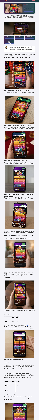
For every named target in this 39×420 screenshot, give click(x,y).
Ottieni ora (9, 43)
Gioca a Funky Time (28, 11)
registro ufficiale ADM (19, 91)
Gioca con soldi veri (19, 28)
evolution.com (26, 325)
